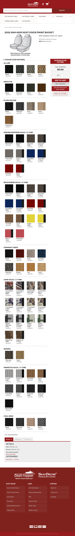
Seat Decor (9, 459)
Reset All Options (60, 94)
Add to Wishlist (60, 84)
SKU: (7, 447)
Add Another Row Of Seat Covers (60, 88)
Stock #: (8, 449)
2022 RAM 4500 (10, 454)
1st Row (16, 459)
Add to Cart (60, 80)
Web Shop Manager (53, 533)
